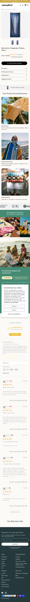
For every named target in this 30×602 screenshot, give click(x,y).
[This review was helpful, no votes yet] (23, 400)
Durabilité (18, 559)
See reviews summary (17, 57)
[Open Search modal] (20, 5)
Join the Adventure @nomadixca (15, 214)
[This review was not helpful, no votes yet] (25, 400)
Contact (3, 573)
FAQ (2, 577)
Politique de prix (5, 584)
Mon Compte (4, 575)
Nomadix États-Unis (20, 577)
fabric (11, 369)
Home (2, 9)
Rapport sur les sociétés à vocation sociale (21, 564)
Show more (6, 373)
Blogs (17, 575)
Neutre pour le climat (20, 561)
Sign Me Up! (15, 544)
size (4, 369)
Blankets (3, 563)
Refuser (14, 310)
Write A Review (15, 334)
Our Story (18, 557)
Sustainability (7, 278)
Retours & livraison (5, 580)
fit (7, 369)
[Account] (23, 5)
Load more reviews (14, 512)
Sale (2, 568)
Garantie (3, 582)
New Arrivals (4, 557)
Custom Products (5, 586)
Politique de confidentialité (11, 302)
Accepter (14, 306)
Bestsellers (3, 559)
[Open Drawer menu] (28, 5)
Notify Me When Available (15, 63)
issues (16, 369)
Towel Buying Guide (20, 567)
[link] (2, 593)
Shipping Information (21, 278)
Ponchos (3, 565)
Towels (3, 561)
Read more (12, 476)
